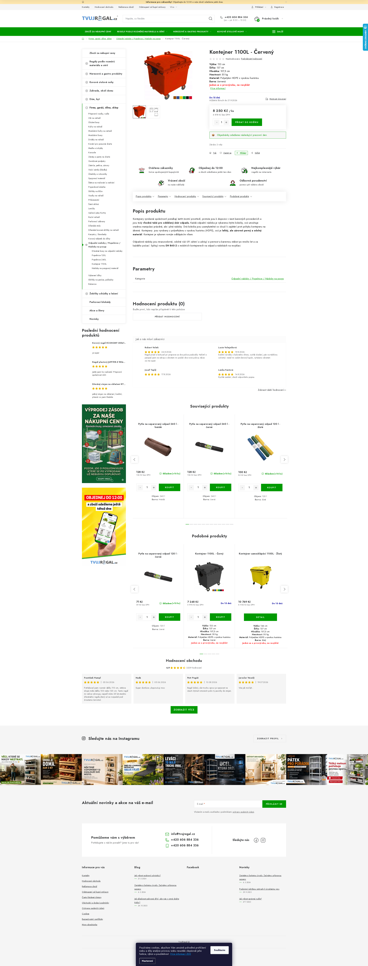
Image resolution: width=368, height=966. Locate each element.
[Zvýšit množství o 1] (226, 122)
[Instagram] (263, 840)
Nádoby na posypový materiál (105, 268)
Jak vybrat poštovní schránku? (147, 875)
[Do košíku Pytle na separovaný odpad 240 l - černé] (220, 487)
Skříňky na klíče (95, 191)
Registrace (279, 7)
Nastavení (147, 961)
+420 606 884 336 (236, 17)
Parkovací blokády (100, 302)
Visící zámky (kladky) (97, 169)
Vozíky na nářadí (95, 195)
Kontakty (85, 7)
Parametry (163, 196)
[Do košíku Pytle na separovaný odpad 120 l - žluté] (272, 487)
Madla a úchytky (95, 148)
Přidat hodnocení (167, 316)
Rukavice (92, 284)
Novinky (94, 319)
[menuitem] (98, 31)
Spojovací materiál (96, 178)
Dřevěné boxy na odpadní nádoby (107, 251)
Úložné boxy (93, 122)
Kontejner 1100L (99, 264)
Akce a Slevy (97, 310)
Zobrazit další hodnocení (271, 390)
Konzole (92, 152)
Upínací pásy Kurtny (97, 212)
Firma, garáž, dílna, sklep (104, 107)
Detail (260, 617)
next (284, 459)
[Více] (278, 31)
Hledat (211, 18)
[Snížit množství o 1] (216, 122)
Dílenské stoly (94, 225)
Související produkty (212, 196)
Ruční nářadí (94, 217)
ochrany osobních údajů (243, 811)
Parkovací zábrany (96, 221)
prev (134, 459)
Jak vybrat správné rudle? (250, 898)
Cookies (85, 913)
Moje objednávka (89, 924)
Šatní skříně (93, 204)
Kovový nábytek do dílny (99, 238)
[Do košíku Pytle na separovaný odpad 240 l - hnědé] (169, 487)
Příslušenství (93, 199)
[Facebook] (256, 840)
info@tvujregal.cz (183, 834)
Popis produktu (143, 196)
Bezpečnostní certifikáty (92, 919)
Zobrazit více (184, 709)
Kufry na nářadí (95, 126)
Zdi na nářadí (94, 118)
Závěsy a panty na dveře (99, 156)
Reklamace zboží (126, 7)
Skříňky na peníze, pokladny (100, 279)
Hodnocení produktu (185, 196)
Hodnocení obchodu (104, 7)
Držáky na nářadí (96, 139)
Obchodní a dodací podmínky (95, 902)
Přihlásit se (274, 804)
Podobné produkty (239, 196)
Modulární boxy (95, 135)
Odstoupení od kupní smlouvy (152, 7)
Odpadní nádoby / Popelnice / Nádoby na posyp (104, 245)
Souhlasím (219, 950)
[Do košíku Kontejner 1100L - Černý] (220, 617)
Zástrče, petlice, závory (98, 165)
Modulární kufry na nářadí (100, 131)
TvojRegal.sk (184, 941)
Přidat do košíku (246, 122)
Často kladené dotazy (91, 897)
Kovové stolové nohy (102, 82)
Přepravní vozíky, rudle (98, 113)
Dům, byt (95, 99)
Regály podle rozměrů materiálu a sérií (102, 63)
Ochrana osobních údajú (93, 908)
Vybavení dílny (94, 275)
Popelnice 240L (99, 259)
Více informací (218, 88)
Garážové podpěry (96, 161)
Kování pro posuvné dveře (100, 143)
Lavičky (91, 208)
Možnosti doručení (278, 99)
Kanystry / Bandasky (97, 234)
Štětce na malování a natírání (101, 182)
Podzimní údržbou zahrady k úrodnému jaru (259, 889)
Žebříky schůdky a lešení (104, 293)
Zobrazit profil (268, 738)
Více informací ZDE (180, 954)
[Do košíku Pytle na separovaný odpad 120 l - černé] (169, 617)
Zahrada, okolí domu (101, 90)
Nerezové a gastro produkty (106, 73)
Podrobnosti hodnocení (251, 58)
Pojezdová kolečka (97, 187)
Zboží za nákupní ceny (102, 53)
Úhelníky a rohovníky (97, 174)
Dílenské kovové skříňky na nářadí (103, 230)
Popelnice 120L (99, 255)
